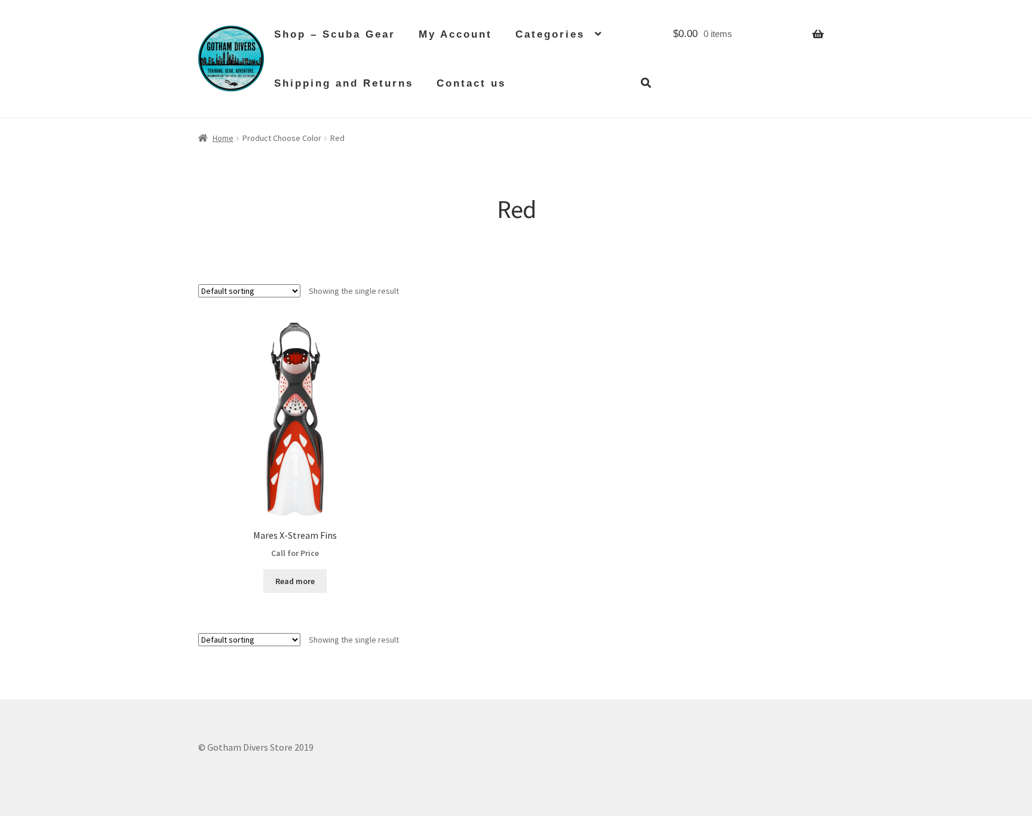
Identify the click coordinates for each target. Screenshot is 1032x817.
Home (223, 138)
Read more (295, 581)
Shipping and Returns (343, 83)
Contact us (471, 83)
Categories (550, 34)
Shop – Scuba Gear (334, 34)
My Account (455, 34)
